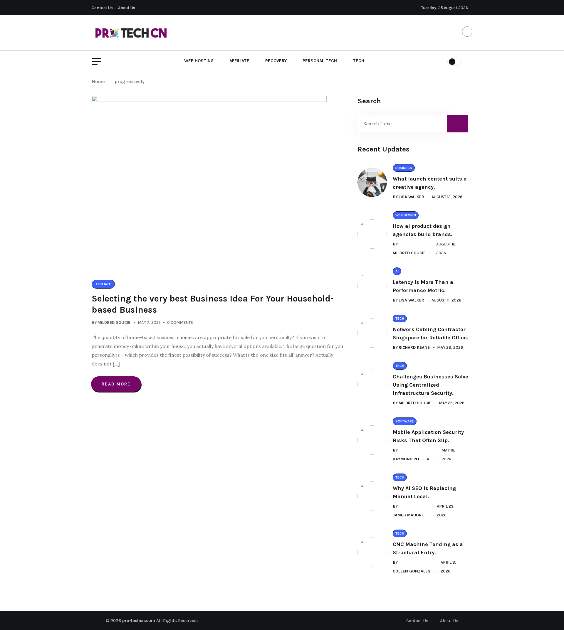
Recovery (276, 60)
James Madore (408, 515)
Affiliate (239, 60)
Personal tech (320, 60)
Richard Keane (414, 347)
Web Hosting (199, 60)
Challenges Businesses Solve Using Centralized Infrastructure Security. (430, 384)
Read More (116, 384)
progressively (130, 81)
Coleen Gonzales (411, 571)
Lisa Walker (411, 196)
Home (99, 81)
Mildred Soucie (114, 322)
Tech (358, 60)
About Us (126, 7)
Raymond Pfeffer (411, 459)
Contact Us (102, 7)
